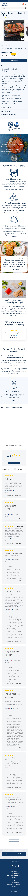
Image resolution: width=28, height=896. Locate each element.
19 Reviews (10, 17)
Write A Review (14, 463)
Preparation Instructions (8, 114)
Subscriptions (14, 873)
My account (14, 891)
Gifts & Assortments (14, 875)
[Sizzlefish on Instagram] (9, 866)
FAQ (14, 881)
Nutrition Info (5, 111)
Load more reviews (14, 840)
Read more (17, 606)
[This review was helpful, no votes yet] (19, 495)
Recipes (14, 877)
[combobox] (14, 8)
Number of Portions (7, 52)
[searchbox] (8, 469)
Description (4, 66)
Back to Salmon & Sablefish (15, 854)
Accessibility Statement (14, 884)
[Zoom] (22, 39)
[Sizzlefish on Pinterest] (18, 866)
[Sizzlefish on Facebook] (12, 866)
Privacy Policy (14, 890)
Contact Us (14, 888)
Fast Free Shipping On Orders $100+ (14, 1)
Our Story (14, 872)
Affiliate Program (14, 882)
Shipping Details (6, 108)
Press (14, 886)
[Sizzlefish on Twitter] (15, 866)
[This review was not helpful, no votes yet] (21, 495)
